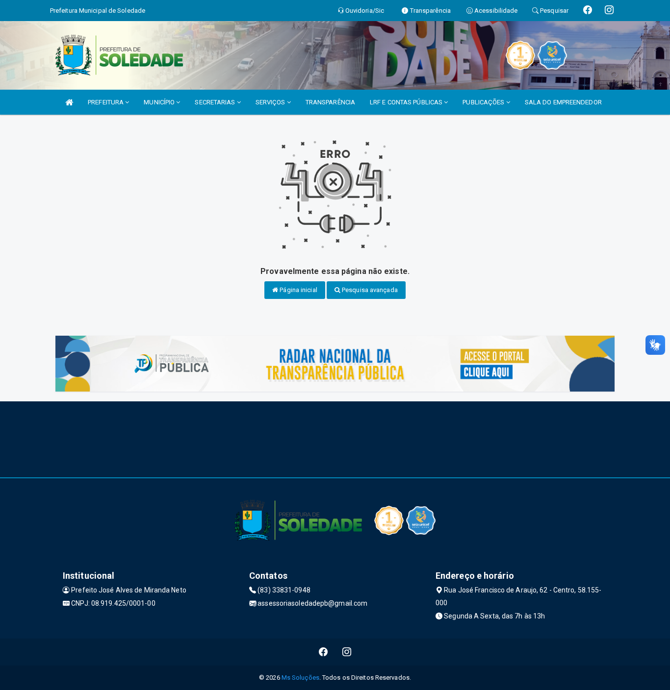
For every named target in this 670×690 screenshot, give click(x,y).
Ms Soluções (300, 677)
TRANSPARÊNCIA (330, 102)
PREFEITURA (106, 102)
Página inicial (297, 290)
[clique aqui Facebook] (323, 652)
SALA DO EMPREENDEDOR (563, 102)
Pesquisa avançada (369, 290)
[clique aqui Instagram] (347, 652)
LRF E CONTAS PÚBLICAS (407, 102)
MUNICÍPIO (160, 102)
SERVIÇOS (271, 102)
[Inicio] (69, 102)
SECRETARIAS (215, 102)
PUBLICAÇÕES (484, 102)
